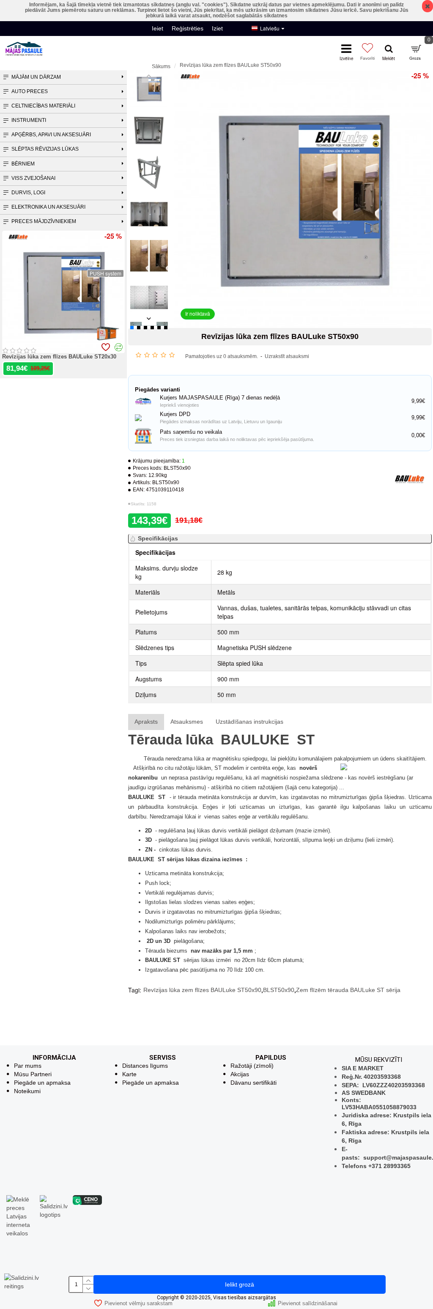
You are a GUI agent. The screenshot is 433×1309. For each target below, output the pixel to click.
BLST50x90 (278, 990)
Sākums (161, 66)
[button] (149, 75)
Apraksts (146, 721)
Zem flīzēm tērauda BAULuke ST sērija (348, 990)
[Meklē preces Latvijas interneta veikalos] (21, 1215)
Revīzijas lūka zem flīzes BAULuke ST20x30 (59, 356)
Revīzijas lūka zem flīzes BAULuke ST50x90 (202, 990)
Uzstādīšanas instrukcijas (249, 721)
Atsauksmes (186, 721)
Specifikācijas (158, 538)
